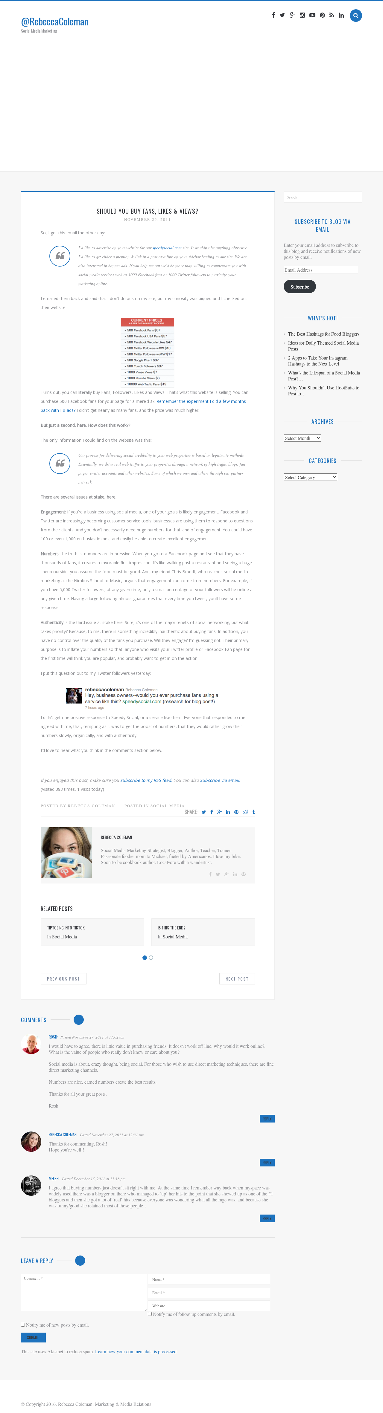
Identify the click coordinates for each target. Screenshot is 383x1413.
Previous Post (63, 978)
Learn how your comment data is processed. (136, 1351)
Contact (250, 159)
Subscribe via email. (220, 780)
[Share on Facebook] (211, 812)
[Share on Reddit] (245, 812)
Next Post (237, 978)
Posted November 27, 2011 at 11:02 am (92, 1037)
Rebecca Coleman (91, 805)
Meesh (54, 1178)
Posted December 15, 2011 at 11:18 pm (93, 1178)
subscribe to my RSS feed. (146, 780)
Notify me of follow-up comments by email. (194, 1314)
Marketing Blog (181, 159)
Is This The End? (172, 927)
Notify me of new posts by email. (57, 1325)
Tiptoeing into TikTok (66, 927)
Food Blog (219, 159)
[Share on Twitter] (204, 812)
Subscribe (300, 286)
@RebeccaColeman (55, 21)
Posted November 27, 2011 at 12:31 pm (112, 1134)
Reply (267, 1119)
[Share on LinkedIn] (228, 812)
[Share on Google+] (219, 812)
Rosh (53, 1037)
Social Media (168, 805)
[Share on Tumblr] (253, 812)
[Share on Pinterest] (236, 812)
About (146, 159)
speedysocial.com (167, 247)
